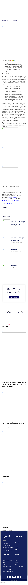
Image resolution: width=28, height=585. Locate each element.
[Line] (7, 577)
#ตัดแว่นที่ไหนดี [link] (5, 200)
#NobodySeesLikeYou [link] (7, 203)
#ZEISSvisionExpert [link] (6, 188)
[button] (25, 3)
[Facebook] (10, 577)
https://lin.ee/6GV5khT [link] (13, 197)
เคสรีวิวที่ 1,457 (14, 265)
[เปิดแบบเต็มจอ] (2, 582)
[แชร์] (3, 582)
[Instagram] (13, 577)
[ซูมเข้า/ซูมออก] (1, 582)
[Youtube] (15, 577)
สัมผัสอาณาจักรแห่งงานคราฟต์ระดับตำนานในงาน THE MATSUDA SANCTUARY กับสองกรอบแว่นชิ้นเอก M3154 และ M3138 (18, 222)
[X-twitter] (20, 577)
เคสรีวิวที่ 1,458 (14, 249)
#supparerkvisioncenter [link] (16, 188)
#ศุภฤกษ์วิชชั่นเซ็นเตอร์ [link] (14, 200)
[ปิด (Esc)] (4, 582)
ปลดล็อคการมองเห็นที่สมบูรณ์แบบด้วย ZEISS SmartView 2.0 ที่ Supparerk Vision (18, 239)
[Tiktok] (18, 577)
